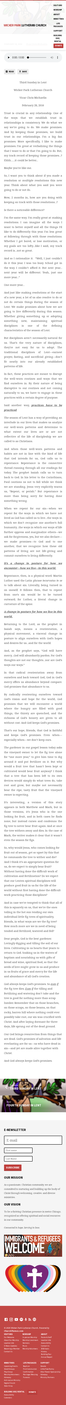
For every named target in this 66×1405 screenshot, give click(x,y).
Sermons (26, 1343)
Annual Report (46, 1357)
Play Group (8, 1372)
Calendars (8, 1397)
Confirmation (28, 1372)
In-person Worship (30, 1337)
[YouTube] (16, 1319)
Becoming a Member (12, 1349)
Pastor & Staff (46, 1337)
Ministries (59, 19)
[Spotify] (21, 1319)
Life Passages (58, 25)
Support (58, 31)
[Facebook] (6, 1319)
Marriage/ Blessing (30, 1374)
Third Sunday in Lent (26, 1088)
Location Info (9, 1343)
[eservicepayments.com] (34, 1319)
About (57, 14)
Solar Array (8, 1386)
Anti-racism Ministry (12, 1380)
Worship (58, 10)
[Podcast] (26, 1319)
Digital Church (9, 1383)
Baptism (26, 1366)
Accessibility (46, 1343)
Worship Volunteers (30, 1349)
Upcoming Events (11, 1366)
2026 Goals (45, 1349)
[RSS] (30, 1319)
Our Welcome (9, 1337)
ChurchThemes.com (13, 1331)
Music (25, 1346)
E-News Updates (10, 1346)
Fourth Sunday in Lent (24, 1105)
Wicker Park (25, 25)
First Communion (30, 1369)
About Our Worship (11, 1340)
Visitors (58, 5)
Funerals (26, 1377)
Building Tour (46, 1354)
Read (11, 71)
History (44, 1351)
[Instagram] (11, 1319)
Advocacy (7, 1377)
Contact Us (8, 1351)
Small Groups (9, 1369)
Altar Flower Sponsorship (50, 1372)
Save (24, 71)
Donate (58, 45)
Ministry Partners (47, 1377)
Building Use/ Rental (58, 38)
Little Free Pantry (47, 1369)
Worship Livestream (30, 1340)
